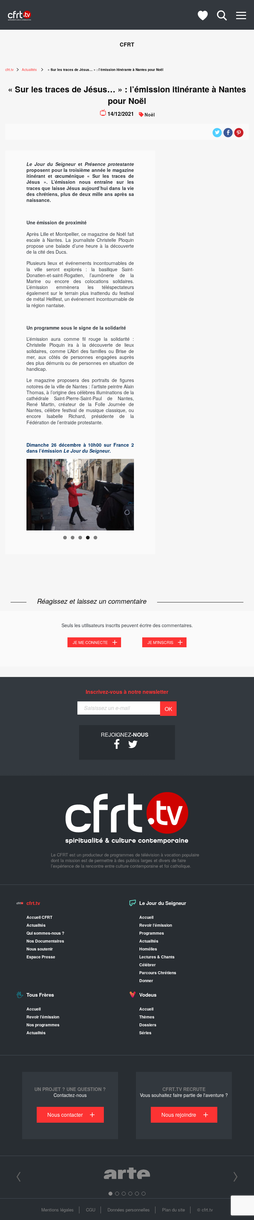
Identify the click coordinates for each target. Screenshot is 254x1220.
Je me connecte (90, 642)
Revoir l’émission (155, 925)
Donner (146, 980)
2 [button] (117, 1194)
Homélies (148, 949)
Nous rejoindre (178, 1114)
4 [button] (130, 1194)
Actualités (36, 925)
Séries (145, 1033)
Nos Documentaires (45, 941)
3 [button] (124, 1194)
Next (126, 493)
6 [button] (144, 1194)
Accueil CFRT (39, 917)
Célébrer (147, 965)
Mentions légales (57, 1209)
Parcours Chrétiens (157, 973)
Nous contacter (65, 1114)
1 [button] (110, 1194)
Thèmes (146, 1017)
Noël (150, 114)
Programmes (151, 933)
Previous (35, 493)
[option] (127, 1174)
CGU (90, 1209)
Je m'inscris (160, 642)
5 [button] (137, 1194)
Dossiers (147, 1025)
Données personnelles (128, 1209)
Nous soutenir (39, 949)
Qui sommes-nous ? (45, 933)
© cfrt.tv (205, 1209)
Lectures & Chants (157, 957)
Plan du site (173, 1209)
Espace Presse (40, 957)
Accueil (146, 917)
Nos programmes (43, 1025)
